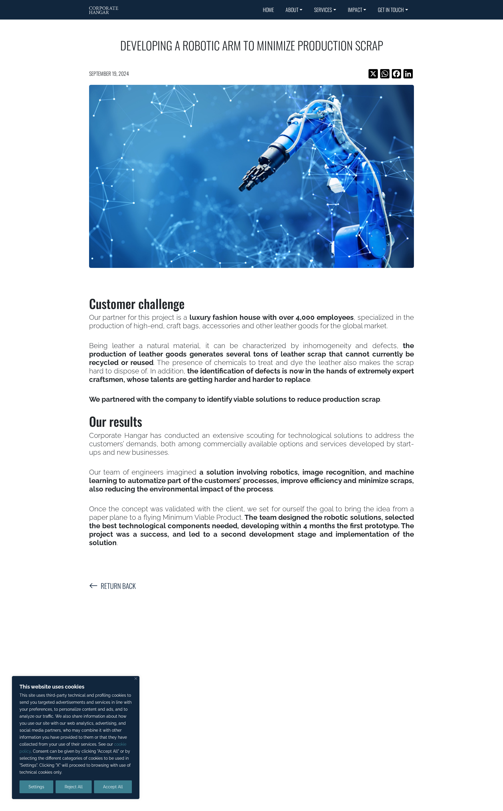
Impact (355, 9)
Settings (36, 786)
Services (323, 9)
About (292, 9)
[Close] (135, 678)
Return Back (118, 585)
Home (268, 9)
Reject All (74, 786)
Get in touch (391, 9)
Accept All (113, 786)
